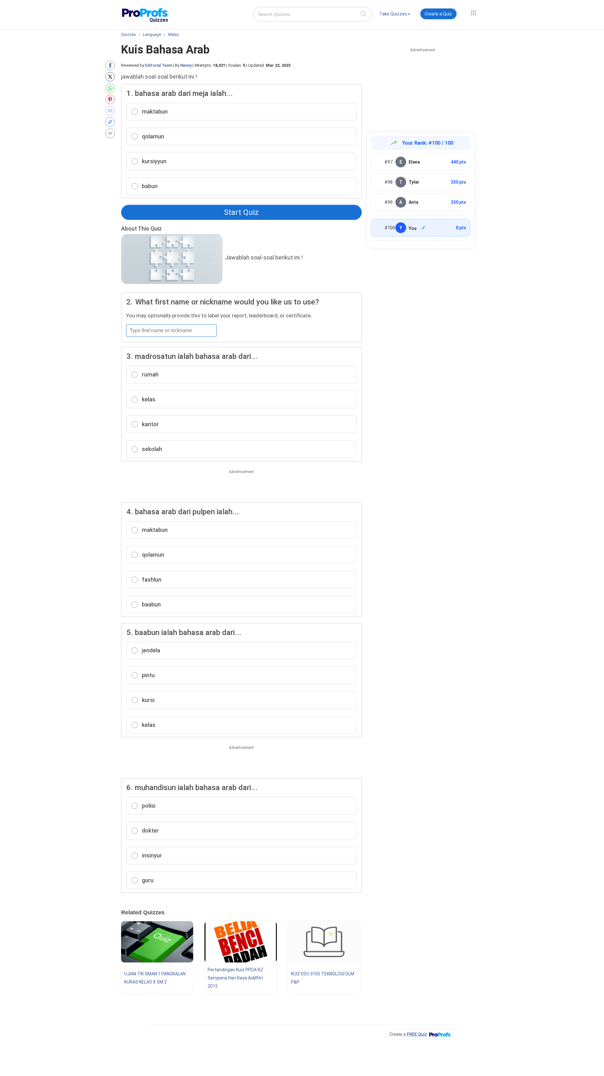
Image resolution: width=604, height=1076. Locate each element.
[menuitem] (395, 14)
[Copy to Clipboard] (111, 122)
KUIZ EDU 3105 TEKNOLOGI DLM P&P (322, 977)
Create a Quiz (438, 13)
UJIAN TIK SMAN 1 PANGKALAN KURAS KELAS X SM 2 (155, 977)
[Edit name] (423, 228)
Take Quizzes (393, 13)
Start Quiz (241, 212)
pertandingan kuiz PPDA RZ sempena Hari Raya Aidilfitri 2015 (235, 978)
